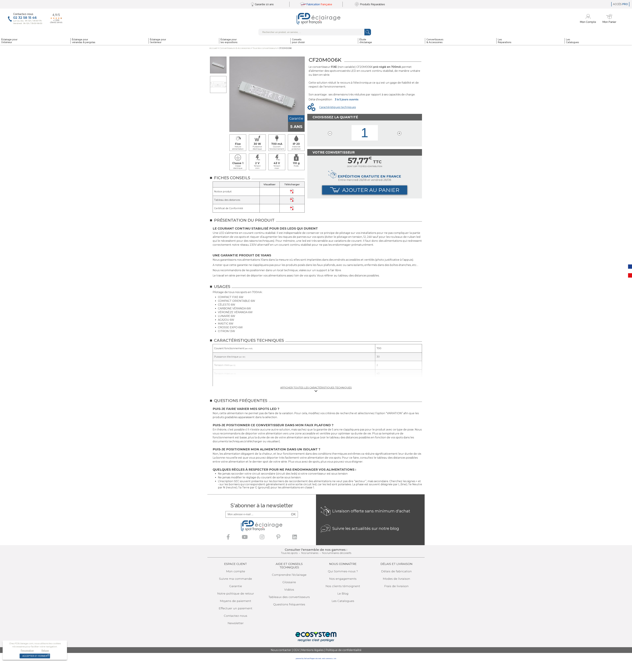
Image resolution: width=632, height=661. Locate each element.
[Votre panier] (609, 19)
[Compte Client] (588, 19)
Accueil (213, 48)
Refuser (45, 650)
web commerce (327, 658)
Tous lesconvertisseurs (264, 48)
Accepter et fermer (34, 656)
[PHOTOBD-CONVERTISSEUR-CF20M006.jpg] (218, 65)
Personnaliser (27, 650)
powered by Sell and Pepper (305, 658)
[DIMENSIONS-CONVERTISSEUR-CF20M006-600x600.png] (218, 84)
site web (318, 658)
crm (335, 658)
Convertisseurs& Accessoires (234, 48)
